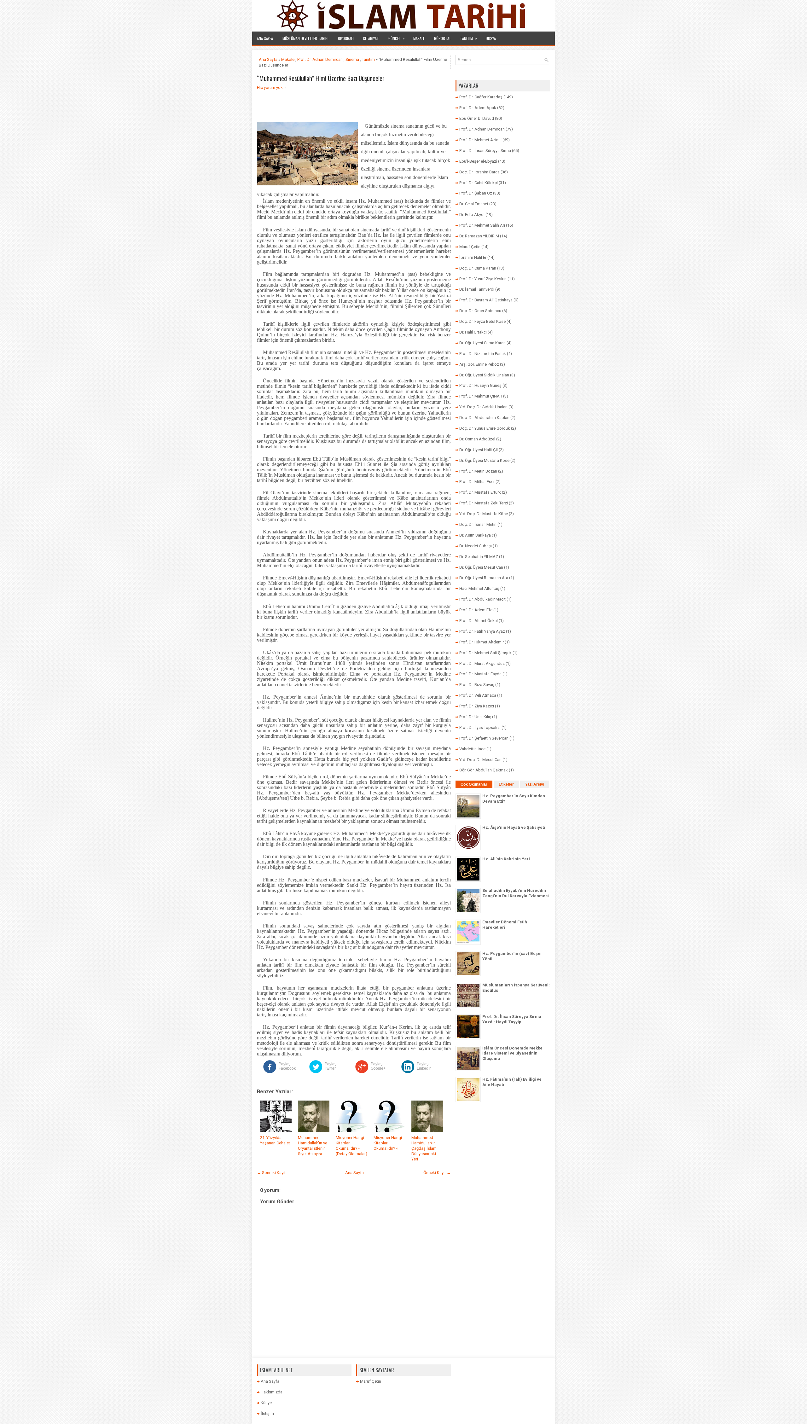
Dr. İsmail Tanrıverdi (476, 289)
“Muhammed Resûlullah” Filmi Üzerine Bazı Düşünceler (321, 78)
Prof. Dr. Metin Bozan (478, 471)
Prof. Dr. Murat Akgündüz (482, 663)
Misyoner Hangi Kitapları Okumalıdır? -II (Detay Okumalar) (351, 1145)
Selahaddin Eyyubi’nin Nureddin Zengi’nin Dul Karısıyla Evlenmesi (515, 893)
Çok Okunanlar (474, 784)
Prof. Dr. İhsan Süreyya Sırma (485, 150)
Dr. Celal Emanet (473, 203)
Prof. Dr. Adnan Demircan (320, 59)
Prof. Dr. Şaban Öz (475, 193)
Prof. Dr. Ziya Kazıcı (476, 706)
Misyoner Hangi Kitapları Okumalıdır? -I (388, 1143)
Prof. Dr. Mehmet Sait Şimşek (485, 652)
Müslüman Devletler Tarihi (305, 38)
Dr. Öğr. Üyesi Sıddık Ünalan (484, 375)
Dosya (491, 38)
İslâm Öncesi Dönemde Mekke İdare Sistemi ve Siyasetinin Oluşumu (512, 1053)
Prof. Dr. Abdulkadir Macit (482, 599)
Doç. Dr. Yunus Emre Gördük (484, 428)
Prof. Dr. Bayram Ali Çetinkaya (486, 300)
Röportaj (442, 38)
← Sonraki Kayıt (271, 1172)
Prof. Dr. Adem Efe (475, 609)
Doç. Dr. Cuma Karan (477, 268)
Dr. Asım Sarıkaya (475, 535)
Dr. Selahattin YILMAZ (478, 556)
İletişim (267, 1413)
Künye (266, 1402)
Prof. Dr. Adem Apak (477, 107)
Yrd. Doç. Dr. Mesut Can (480, 759)
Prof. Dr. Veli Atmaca (477, 695)
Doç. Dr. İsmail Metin (477, 524)
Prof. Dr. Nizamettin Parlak (482, 353)
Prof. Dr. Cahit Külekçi (478, 182)
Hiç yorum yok (270, 87)
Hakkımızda (271, 1392)
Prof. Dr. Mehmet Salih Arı (482, 225)
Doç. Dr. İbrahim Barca (479, 172)
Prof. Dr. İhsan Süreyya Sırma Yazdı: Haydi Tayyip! (511, 1019)
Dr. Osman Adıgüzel (477, 439)
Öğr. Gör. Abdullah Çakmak (483, 770)
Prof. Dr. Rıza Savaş (476, 684)
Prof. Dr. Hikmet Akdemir (481, 642)
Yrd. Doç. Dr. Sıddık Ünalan (483, 406)
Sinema (352, 59)
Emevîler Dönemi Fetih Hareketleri (504, 925)
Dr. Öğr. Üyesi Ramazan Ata (483, 577)
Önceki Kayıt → (437, 1172)
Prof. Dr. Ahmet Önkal (478, 620)
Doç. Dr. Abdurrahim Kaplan (484, 417)
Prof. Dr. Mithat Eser (477, 481)
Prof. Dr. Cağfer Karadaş (480, 97)
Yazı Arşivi (534, 784)
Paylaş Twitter (330, 1066)
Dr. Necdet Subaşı (475, 545)
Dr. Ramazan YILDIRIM (479, 236)
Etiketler (506, 784)
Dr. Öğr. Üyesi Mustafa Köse (484, 460)
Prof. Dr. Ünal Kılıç (475, 716)
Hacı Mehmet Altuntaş (479, 588)
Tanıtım (468, 38)
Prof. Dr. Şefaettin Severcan (483, 738)
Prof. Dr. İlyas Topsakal (480, 727)
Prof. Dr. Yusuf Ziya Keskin (483, 278)
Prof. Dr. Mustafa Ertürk (480, 492)
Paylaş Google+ (378, 1066)
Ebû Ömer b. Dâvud (476, 118)
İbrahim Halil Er (472, 257)
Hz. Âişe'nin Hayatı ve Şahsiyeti (513, 827)
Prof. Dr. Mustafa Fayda (480, 673)
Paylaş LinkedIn (424, 1066)
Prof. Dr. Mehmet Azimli (480, 139)
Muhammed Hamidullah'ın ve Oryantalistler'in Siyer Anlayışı (312, 1145)
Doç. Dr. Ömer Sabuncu (480, 310)
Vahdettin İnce (472, 749)
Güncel (396, 38)
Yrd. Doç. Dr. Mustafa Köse (483, 513)
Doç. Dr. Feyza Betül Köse (482, 321)
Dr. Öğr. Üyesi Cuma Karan (482, 342)
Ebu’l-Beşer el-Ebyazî (478, 161)
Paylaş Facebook (287, 1066)
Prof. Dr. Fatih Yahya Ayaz (482, 631)
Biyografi (346, 38)
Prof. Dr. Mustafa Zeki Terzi (483, 503)
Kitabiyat (371, 38)
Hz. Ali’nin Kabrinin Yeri (506, 859)
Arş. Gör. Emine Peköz (479, 364)
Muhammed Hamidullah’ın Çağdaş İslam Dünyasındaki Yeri (424, 1148)
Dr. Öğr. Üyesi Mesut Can (481, 567)
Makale (419, 38)
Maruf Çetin (469, 246)
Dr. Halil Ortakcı (473, 332)
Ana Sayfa (265, 38)
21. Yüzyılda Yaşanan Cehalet (275, 1140)
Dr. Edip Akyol (472, 214)
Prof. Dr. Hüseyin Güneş (480, 385)
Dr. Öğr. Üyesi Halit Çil (478, 449)
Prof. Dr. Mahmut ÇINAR (480, 396)
